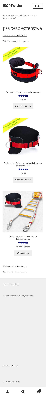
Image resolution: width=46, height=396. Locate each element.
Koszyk (35, 389)
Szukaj (23, 392)
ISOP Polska (12, 5)
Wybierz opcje (23, 253)
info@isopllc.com (10, 366)
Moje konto (7, 392)
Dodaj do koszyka (23, 106)
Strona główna (11, 15)
